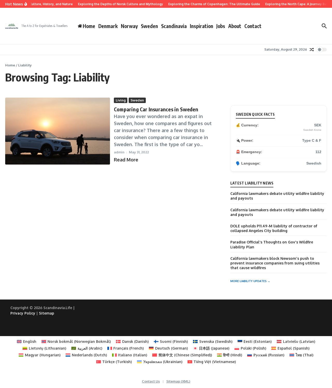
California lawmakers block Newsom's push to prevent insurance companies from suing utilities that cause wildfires (275, 263)
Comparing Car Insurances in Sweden (156, 109)
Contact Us (151, 381)
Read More (126, 159)
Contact (252, 26)
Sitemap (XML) (178, 381)
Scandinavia (174, 26)
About (234, 26)
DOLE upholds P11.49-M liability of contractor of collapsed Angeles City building (273, 228)
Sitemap (46, 313)
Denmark (108, 26)
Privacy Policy (22, 313)
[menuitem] (26, 341)
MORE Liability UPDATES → (250, 281)
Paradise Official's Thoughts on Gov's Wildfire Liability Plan (271, 244)
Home (10, 65)
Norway (129, 26)
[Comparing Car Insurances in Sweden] (57, 131)
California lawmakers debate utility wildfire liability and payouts (277, 195)
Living (121, 100)
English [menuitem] (29, 341)
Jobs (220, 26)
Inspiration (201, 26)
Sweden (149, 26)
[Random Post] (312, 49)
